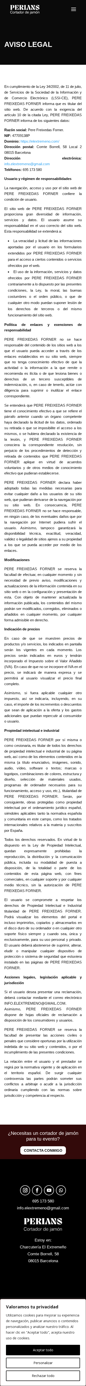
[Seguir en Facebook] (37, 1190)
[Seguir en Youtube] (49, 1190)
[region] (43, 1342)
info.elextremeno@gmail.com (27, 164)
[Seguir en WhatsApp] (61, 1190)
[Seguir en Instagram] (25, 1190)
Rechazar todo (43, 1375)
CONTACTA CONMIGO (43, 1150)
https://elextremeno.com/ (40, 141)
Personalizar (43, 1363)
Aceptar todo (43, 1350)
